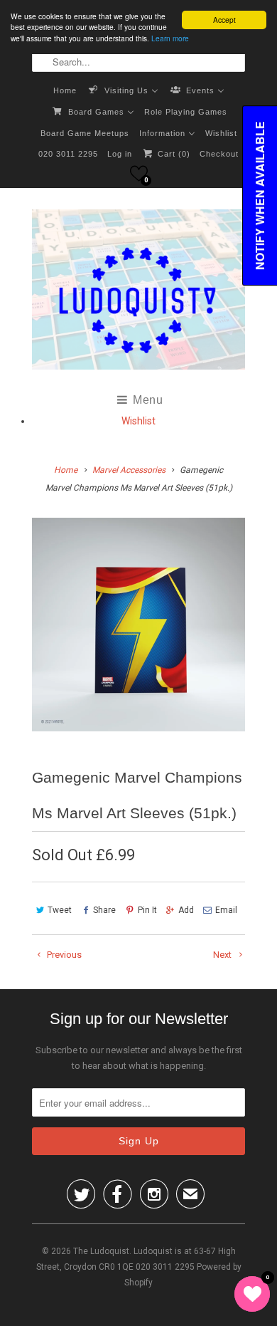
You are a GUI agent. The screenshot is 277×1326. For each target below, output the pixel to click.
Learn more (170, 38)
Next (223, 954)
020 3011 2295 (68, 154)
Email (226, 910)
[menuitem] (65, 89)
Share (104, 910)
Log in (119, 154)
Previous (63, 954)
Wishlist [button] (138, 421)
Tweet (60, 910)
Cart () (172, 154)
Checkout (219, 154)
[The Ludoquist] (138, 292)
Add (186, 910)
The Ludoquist (101, 1251)
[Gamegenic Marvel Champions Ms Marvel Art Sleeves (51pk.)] (138, 624)
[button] (139, 173)
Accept (224, 19)
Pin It (147, 910)
